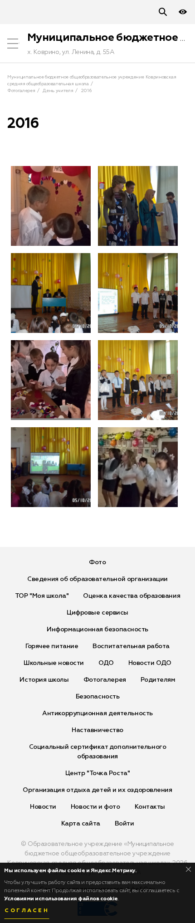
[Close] (188, 869)
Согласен (27, 910)
